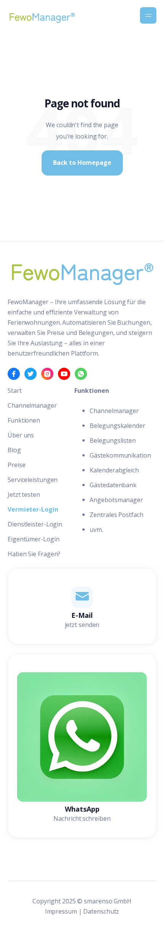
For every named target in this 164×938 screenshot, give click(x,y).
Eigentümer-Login (33, 539)
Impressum (61, 911)
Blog (14, 450)
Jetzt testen (24, 494)
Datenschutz (101, 911)
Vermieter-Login (33, 509)
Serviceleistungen (33, 479)
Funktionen (24, 420)
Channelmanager (32, 405)
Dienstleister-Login (35, 524)
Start (15, 390)
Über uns (21, 435)
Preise (16, 465)
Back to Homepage (82, 162)
